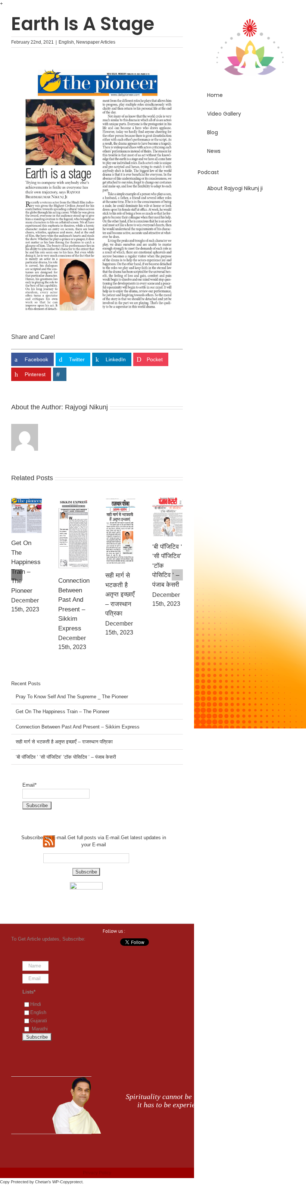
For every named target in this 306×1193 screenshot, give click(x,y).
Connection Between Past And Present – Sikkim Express (78, 727)
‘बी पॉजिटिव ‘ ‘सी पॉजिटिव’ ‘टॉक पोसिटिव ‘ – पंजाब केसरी (66, 757)
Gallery (26, 515)
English (66, 42)
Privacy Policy (97, 1172)
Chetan (41, 1182)
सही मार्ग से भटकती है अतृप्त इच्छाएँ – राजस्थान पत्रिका (119, 594)
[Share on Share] (59, 374)
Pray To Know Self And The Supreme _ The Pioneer (72, 696)
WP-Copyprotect (67, 1182)
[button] (250, 209)
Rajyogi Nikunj (86, 407)
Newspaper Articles (95, 42)
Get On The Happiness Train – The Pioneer (62, 711)
